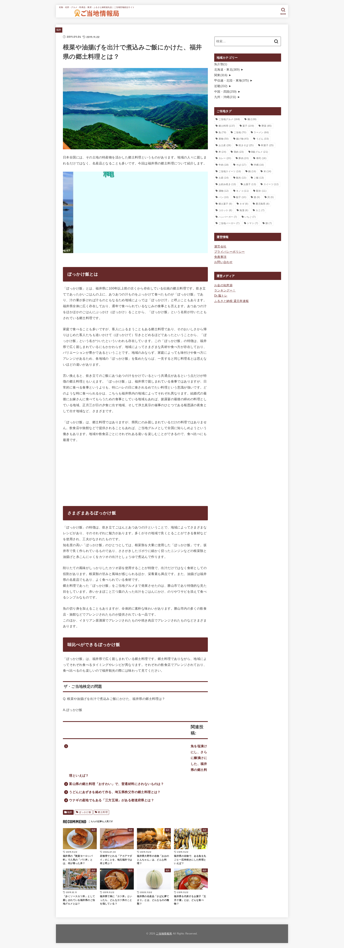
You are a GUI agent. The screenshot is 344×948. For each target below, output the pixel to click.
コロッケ (225, 210)
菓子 (248, 125)
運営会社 (220, 246)
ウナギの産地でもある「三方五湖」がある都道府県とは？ (111, 800)
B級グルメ (259, 152)
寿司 (261, 158)
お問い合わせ (223, 262)
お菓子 (249, 184)
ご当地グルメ (229, 119)
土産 (224, 177)
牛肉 (224, 164)
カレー (225, 158)
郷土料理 (103, 812)
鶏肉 (239, 152)
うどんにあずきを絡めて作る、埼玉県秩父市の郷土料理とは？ (115, 792)
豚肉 (243, 158)
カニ (260, 210)
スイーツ (271, 184)
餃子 (241, 197)
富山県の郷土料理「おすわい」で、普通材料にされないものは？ (116, 784)
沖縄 (259, 164)
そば (241, 164)
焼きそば (246, 145)
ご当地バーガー (229, 223)
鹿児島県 (262, 203)
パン (224, 197)
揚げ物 (242, 138)
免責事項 (220, 256)
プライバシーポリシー (229, 251)
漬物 (224, 190)
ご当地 (240, 132)
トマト (252, 223)
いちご (250, 217)
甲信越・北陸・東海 (231, 80)
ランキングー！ (225, 290)
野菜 (267, 125)
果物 (224, 138)
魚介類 (220, 64)
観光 (241, 177)
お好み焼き (227, 184)
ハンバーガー (228, 217)
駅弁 (261, 190)
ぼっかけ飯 (85, 812)
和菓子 (267, 145)
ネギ (243, 203)
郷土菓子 (225, 203)
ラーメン (261, 132)
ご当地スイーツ (230, 171)
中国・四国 (225, 91)
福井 (58, 29)
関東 (221, 75)
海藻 (243, 210)
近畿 (221, 86)
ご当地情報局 (164, 933)
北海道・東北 (227, 69)
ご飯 (259, 177)
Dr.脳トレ (220, 295)
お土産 (225, 145)
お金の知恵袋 (223, 285)
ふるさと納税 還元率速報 (231, 301)
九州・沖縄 (225, 97)
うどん (262, 138)
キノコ (242, 190)
